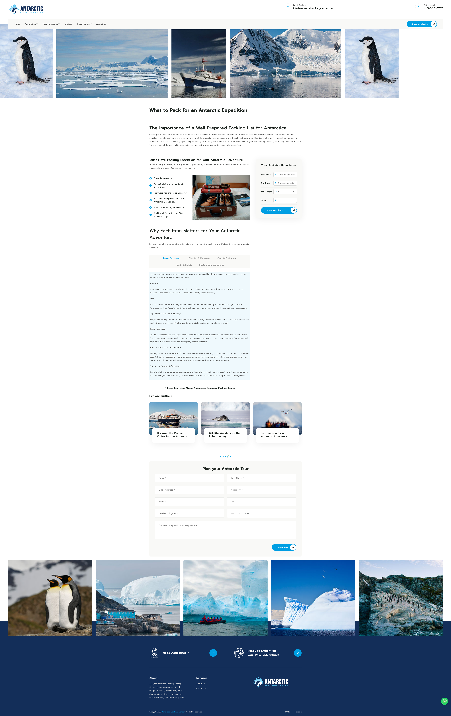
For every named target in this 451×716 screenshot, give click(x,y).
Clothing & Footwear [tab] (199, 258)
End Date (265, 183)
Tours (50, 24)
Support (298, 711)
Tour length (266, 191)
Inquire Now (282, 547)
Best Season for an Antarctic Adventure (172, 435)
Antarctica (30, 24)
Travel (83, 24)
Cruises (68, 24)
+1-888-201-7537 (433, 8)
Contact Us (201, 688)
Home (17, 24)
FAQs (287, 711)
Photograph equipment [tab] (211, 265)
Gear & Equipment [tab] (227, 258)
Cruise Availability (419, 24)
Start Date (266, 174)
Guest (264, 200)
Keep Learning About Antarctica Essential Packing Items (200, 388)
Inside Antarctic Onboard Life (278, 435)
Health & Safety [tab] (184, 265)
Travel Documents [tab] (172, 258)
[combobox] (233, 513)
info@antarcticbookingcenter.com (313, 8)
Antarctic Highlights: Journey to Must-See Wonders (224, 437)
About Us (200, 683)
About (101, 24)
